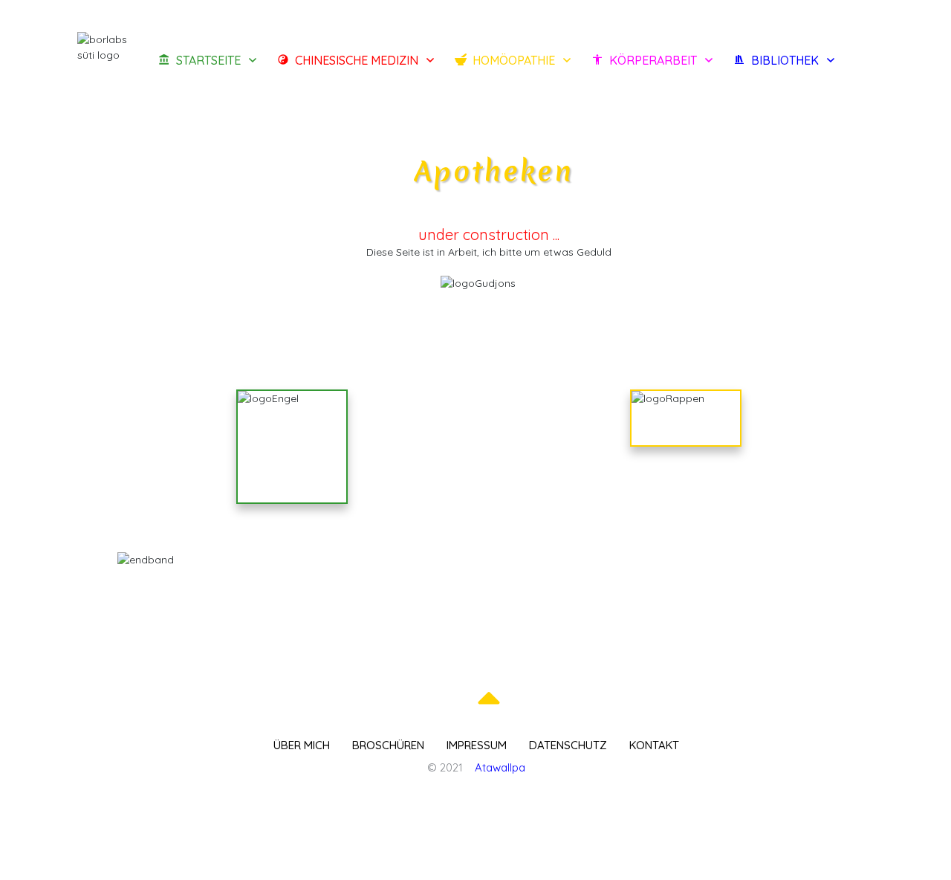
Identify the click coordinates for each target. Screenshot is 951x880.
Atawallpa (500, 767)
